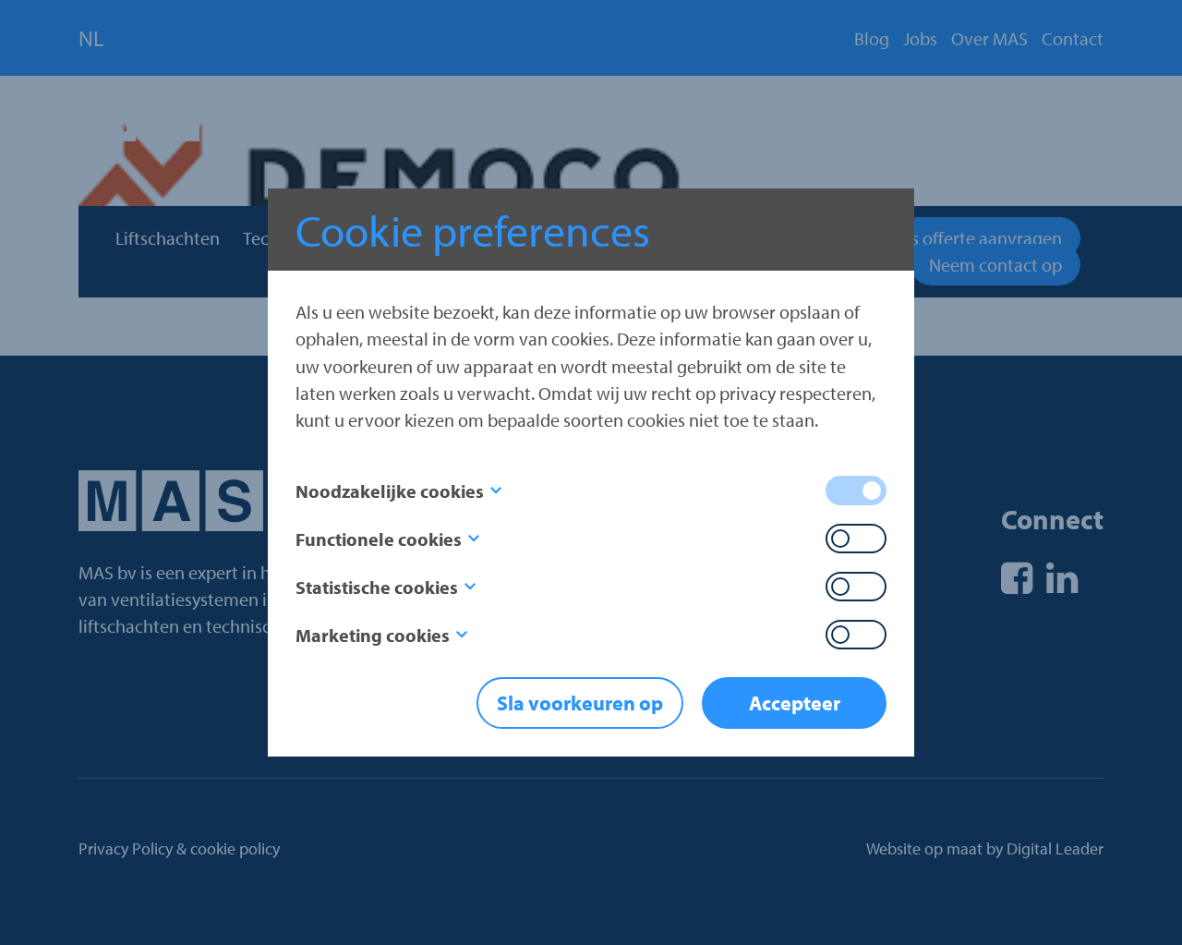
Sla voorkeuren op (580, 703)
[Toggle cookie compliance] (856, 538)
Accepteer (794, 703)
